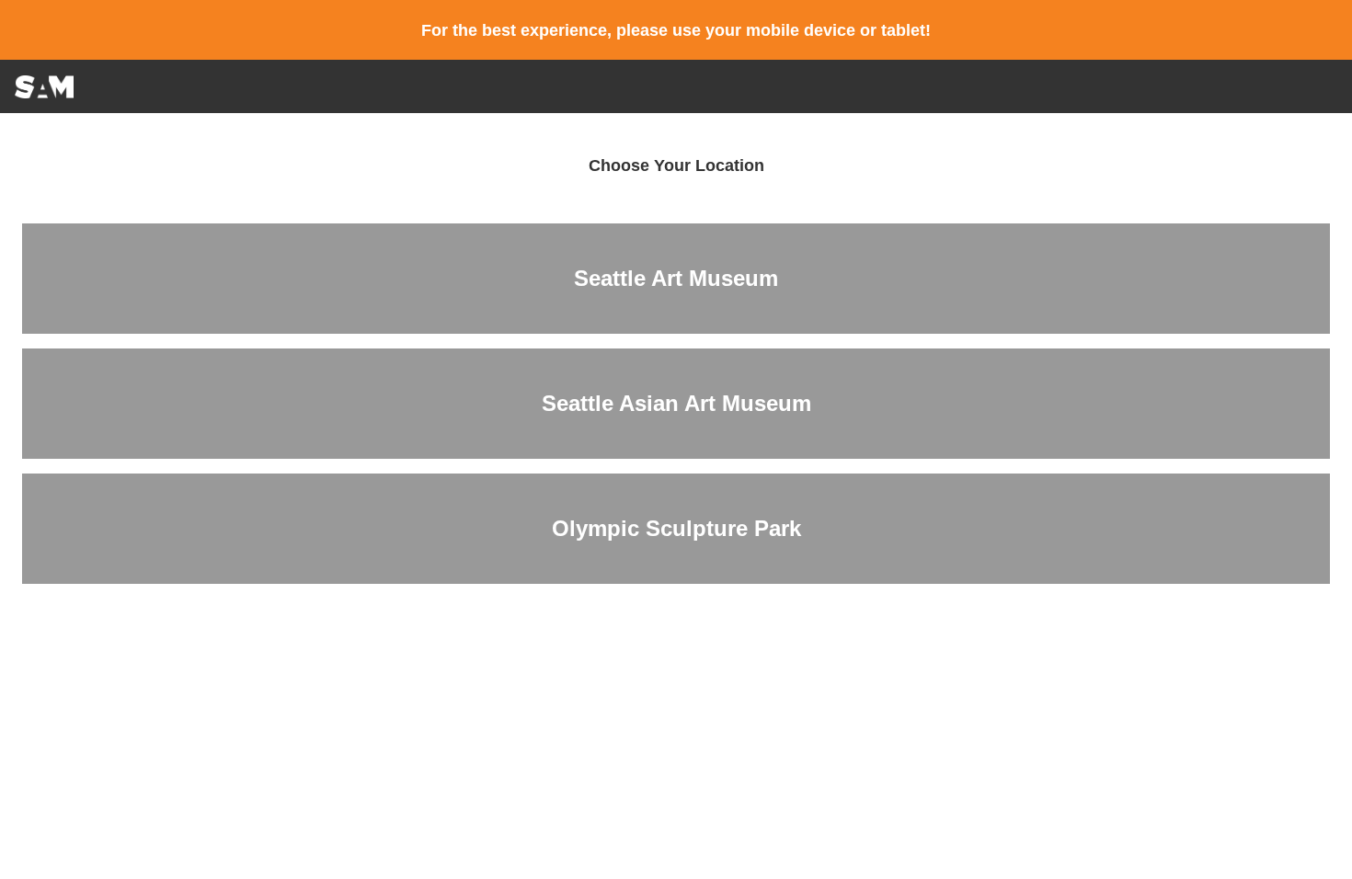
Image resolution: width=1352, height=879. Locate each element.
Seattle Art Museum (676, 278)
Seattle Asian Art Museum (676, 403)
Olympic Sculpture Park (676, 528)
